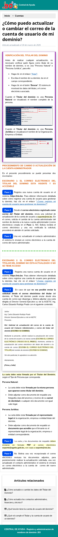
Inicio (7, 16)
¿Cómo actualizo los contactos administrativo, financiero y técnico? (25, 501)
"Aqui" (34, 74)
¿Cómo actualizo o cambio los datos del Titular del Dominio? (27, 491)
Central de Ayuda (26, 5)
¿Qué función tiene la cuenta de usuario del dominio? (29, 509)
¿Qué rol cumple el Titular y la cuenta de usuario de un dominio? (28, 517)
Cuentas (19, 16)
